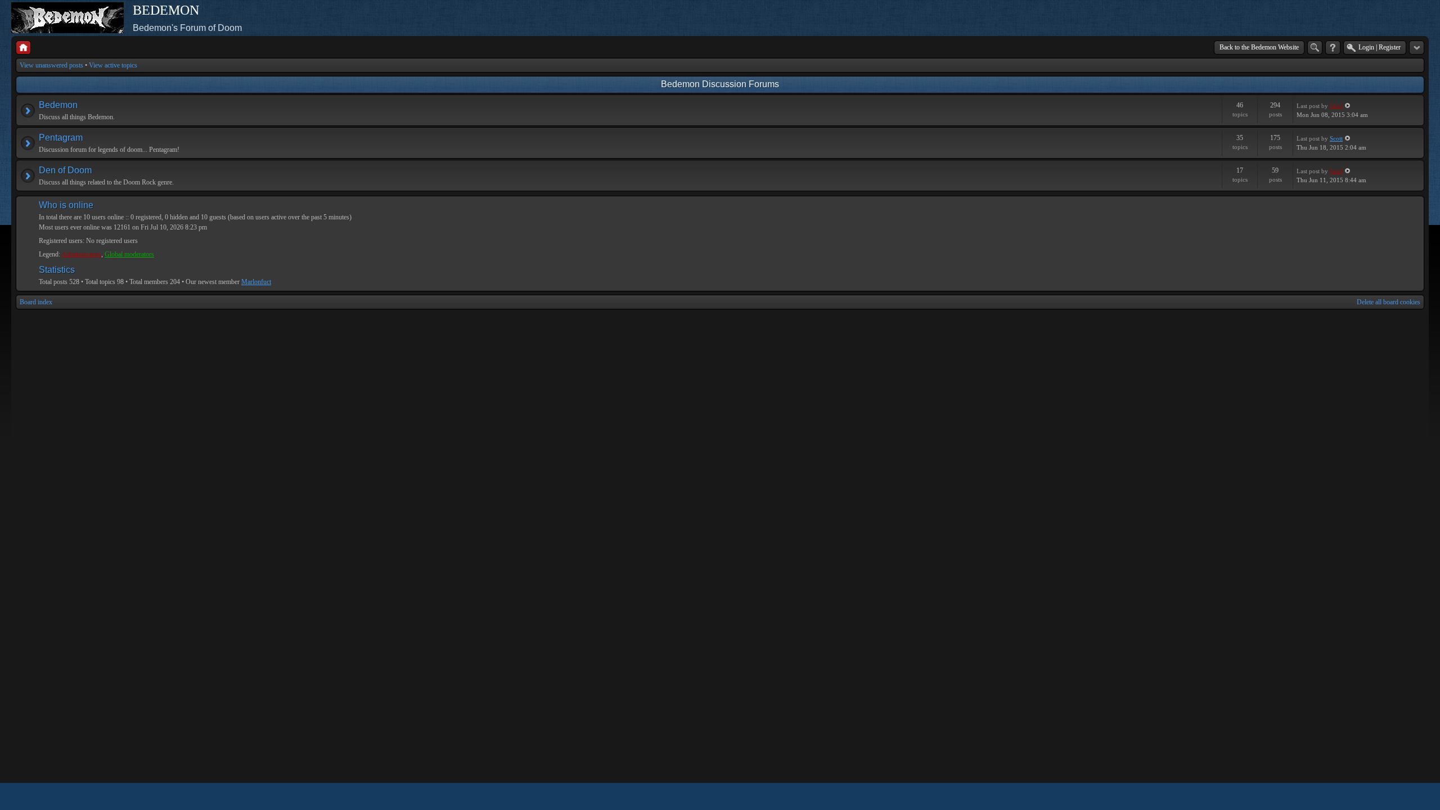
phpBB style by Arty (1373, 796)
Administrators (81, 254)
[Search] (1314, 47)
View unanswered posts (51, 65)
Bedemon (58, 105)
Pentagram (61, 137)
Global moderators (129, 254)
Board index (36, 302)
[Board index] (23, 47)
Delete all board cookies (1388, 302)
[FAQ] (1332, 47)
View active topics (113, 65)
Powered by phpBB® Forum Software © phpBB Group (1407, 796)
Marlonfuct (256, 282)
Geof (1336, 105)
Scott (1336, 138)
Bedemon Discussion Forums (720, 84)
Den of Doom (65, 170)
